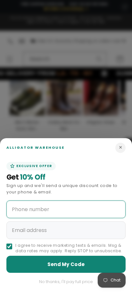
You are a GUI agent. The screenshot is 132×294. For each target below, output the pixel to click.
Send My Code (66, 264)
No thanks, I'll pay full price (66, 282)
